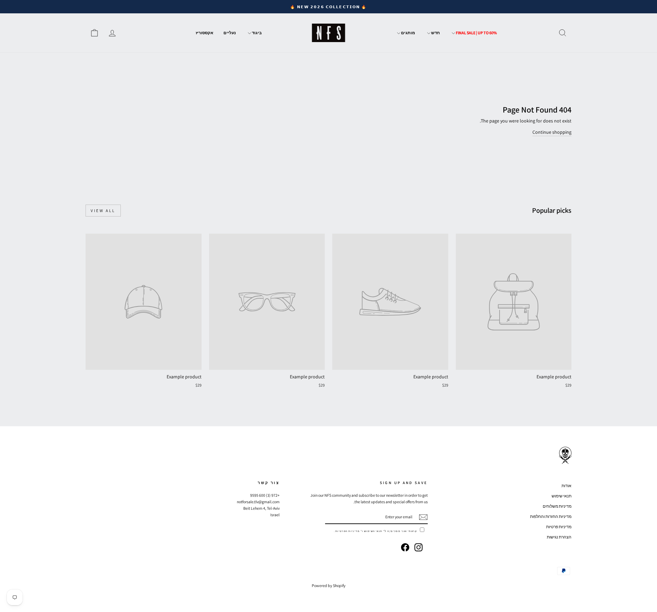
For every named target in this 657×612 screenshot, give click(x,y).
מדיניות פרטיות (558, 526)
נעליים (229, 32)
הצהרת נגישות (559, 536)
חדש (435, 32)
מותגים (407, 32)
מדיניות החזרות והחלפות (550, 516)
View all (103, 210)
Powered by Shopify (329, 585)
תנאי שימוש (561, 495)
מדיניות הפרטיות (347, 531)
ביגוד (256, 32)
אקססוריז (204, 32)
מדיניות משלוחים (557, 506)
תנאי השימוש (373, 531)
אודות (566, 485)
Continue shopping (551, 132)
